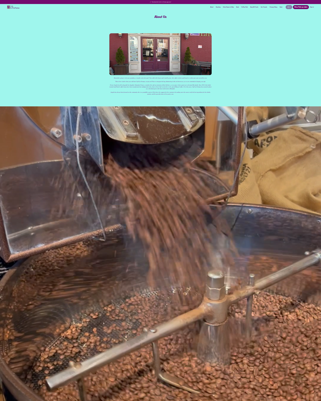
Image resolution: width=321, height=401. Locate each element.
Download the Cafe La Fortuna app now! (161, 2)
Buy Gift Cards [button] (254, 7)
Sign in (312, 7)
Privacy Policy (273, 7)
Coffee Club (244, 7)
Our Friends (264, 7)
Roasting (218, 7)
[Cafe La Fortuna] (13, 7)
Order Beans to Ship (228, 7)
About (211, 7)
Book (237, 7)
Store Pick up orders (300, 7)
